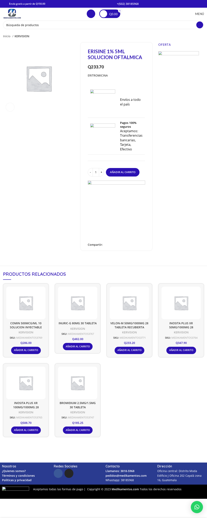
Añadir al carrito (122, 172)
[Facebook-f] (58, 473)
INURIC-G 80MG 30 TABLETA (78, 323)
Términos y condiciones (18, 476)
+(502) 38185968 (128, 4)
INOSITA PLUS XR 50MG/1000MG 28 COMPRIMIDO (181, 327)
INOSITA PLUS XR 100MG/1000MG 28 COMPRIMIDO (26, 407)
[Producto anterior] (194, 36)
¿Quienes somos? (14, 471)
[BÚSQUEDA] (199, 24)
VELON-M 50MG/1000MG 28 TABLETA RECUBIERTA (129, 325)
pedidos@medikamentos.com (126, 476)
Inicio (7, 36)
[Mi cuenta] (91, 14)
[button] (197, 507)
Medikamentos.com (126, 489)
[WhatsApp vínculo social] (120, 244)
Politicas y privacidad (17, 480)
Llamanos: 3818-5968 (120, 471)
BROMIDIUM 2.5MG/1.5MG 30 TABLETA (78, 405)
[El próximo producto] (202, 36)
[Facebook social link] (106, 244)
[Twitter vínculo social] (110, 244)
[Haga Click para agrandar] (10, 107)
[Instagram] (68, 473)
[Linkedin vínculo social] (115, 244)
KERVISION (22, 36)
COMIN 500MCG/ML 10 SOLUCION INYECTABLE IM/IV (26, 327)
